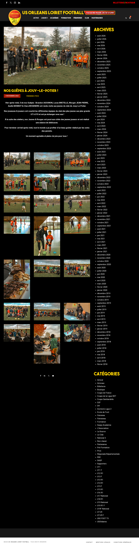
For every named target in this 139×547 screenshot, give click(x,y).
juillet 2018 (101, 348)
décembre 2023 (103, 139)
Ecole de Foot (103, 412)
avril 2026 (101, 49)
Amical (100, 380)
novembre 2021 (103, 219)
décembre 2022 (103, 177)
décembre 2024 (103, 100)
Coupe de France (104, 393)
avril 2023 (101, 164)
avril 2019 (101, 319)
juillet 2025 (101, 78)
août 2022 (101, 190)
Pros (99, 451)
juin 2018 (101, 351)
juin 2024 (101, 119)
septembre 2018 (104, 342)
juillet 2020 (101, 271)
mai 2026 (101, 45)
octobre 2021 (103, 222)
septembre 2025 (104, 71)
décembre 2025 (103, 61)
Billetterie (101, 386)
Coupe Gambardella (105, 399)
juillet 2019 (101, 309)
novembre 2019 (103, 296)
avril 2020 (101, 280)
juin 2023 (101, 158)
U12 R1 (100, 473)
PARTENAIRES (97, 18)
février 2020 (102, 287)
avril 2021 (101, 242)
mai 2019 (101, 316)
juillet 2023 (101, 155)
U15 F (99, 486)
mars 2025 (101, 90)
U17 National (102, 496)
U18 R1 (100, 499)
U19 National (102, 502)
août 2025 (101, 74)
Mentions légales (103, 542)
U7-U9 (99, 512)
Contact (89, 542)
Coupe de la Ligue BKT (106, 396)
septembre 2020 (104, 264)
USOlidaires (102, 521)
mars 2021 (101, 245)
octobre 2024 (103, 106)
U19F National (103, 509)
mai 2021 (101, 239)
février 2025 (102, 94)
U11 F (99, 470)
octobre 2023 (103, 145)
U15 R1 (100, 489)
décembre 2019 (103, 293)
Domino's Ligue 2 (104, 409)
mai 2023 (101, 161)
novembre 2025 (103, 65)
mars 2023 (101, 168)
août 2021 (101, 229)
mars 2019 (101, 322)
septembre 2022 (104, 187)
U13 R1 (100, 480)
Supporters (101, 464)
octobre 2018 (103, 338)
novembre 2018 (103, 335)
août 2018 (101, 345)
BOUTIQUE (130, 2)
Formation (101, 422)
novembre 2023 (103, 142)
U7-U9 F (100, 515)
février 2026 (102, 55)
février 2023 (102, 171)
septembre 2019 (104, 303)
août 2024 (101, 113)
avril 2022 (101, 203)
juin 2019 (101, 313)
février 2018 (102, 364)
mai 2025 (101, 84)
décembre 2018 (103, 332)
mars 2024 (101, 129)
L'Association (102, 428)
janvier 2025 (102, 97)
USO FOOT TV (103, 518)
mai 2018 (101, 354)
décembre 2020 (103, 255)
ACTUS (36, 18)
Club (87, 18)
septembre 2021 (104, 226)
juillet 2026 (101, 39)
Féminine (101, 415)
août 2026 (101, 36)
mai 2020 (101, 277)
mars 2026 (101, 52)
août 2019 (101, 306)
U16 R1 (100, 493)
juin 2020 (101, 274)
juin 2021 (101, 235)
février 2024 (102, 132)
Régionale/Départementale (108, 454)
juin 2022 (101, 197)
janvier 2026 (102, 58)
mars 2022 (101, 206)
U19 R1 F (101, 505)
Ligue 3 (44, 18)
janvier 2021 (102, 251)
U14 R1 (100, 483)
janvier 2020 (102, 290)
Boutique (101, 389)
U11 (98, 467)
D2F (99, 402)
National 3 (101, 438)
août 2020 (101, 267)
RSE (99, 457)
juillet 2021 (101, 232)
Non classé (102, 441)
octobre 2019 (103, 300)
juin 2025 (101, 81)
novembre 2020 (103, 258)
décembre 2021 (103, 216)
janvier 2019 (102, 329)
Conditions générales (122, 542)
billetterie (118, 2)
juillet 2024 (101, 116)
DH (98, 406)
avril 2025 (101, 87)
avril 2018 (101, 358)
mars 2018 (101, 361)
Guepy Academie (104, 425)
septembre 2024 (104, 110)
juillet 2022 (101, 193)
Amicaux (100, 383)
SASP (99, 460)
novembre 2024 (103, 103)
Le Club (100, 435)
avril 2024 (101, 126)
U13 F (99, 476)
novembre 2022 (103, 181)
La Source (101, 431)
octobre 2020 (103, 261)
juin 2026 (101, 42)
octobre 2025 (103, 68)
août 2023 (101, 152)
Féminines (77, 18)
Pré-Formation (103, 447)
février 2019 (102, 325)
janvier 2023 (102, 174)
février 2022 (102, 210)
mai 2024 (101, 123)
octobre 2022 (103, 184)
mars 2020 (101, 284)
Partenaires (102, 444)
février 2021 (102, 248)
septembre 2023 (104, 148)
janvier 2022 (102, 213)
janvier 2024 (102, 135)
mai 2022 (101, 200)
